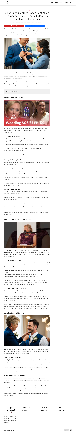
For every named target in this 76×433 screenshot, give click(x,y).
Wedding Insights (44, 413)
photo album (20, 385)
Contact (66, 2)
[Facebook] (65, 430)
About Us (24, 410)
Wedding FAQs (27, 10)
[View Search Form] (71, 3)
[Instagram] (71, 430)
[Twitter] (68, 430)
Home (52, 2)
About (56, 2)
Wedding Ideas (43, 410)
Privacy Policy (61, 410)
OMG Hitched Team (18, 22)
